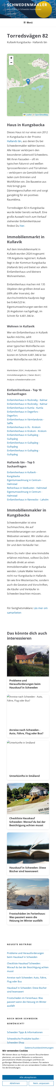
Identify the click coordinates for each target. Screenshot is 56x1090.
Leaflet (28, 114)
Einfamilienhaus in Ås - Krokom (24, 427)
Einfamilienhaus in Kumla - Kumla (25, 407)
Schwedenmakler (27, 4)
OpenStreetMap (41, 114)
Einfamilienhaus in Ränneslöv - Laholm (28, 499)
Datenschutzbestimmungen (39, 1047)
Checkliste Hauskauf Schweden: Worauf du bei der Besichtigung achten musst (28, 967)
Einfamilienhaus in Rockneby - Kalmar (27, 400)
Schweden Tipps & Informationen (25, 1032)
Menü (30, 22)
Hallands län (14, 141)
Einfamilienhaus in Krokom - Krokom (27, 431)
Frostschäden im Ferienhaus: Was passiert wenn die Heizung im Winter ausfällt (26, 1001)
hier (22, 225)
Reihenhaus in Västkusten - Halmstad (27, 487)
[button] (28, 82)
